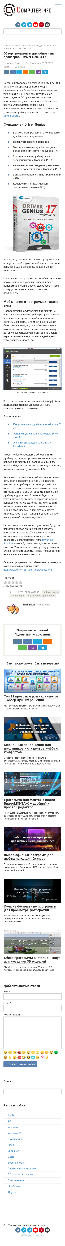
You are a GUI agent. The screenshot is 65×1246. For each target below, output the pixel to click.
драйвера (18, 595)
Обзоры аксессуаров (20, 1174)
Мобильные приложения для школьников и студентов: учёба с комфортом (31, 748)
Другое (12, 1192)
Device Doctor (11, 115)
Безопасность (16, 1162)
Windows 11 (15, 1133)
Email (7, 1003)
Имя (6, 991)
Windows (13, 1127)
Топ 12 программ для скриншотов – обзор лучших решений (31, 698)
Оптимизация (16, 1180)
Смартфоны (15, 1139)
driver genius (51, 592)
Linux (11, 1145)
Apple (11, 1115)
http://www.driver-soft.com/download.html (27, 569)
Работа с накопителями (22, 1168)
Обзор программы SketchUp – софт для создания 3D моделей (32, 959)
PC (9, 1121)
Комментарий (11, 1014)
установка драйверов (42, 595)
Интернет (13, 1150)
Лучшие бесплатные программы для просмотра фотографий (30, 908)
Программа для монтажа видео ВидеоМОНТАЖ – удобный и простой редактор (29, 803)
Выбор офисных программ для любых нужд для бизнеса (28, 856)
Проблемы (14, 1186)
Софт (6, 66)
